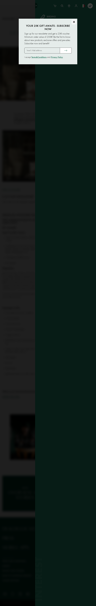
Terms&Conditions (39, 57)
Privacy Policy (57, 57)
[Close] (74, 22)
